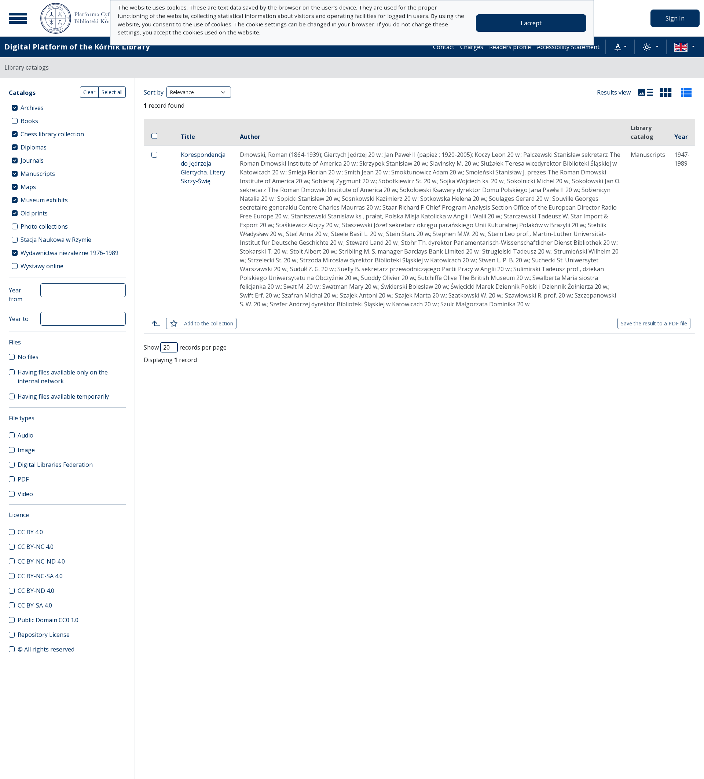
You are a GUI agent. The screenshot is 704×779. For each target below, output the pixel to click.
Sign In (675, 18)
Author (250, 137)
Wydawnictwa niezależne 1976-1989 (69, 253)
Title (188, 137)
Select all (112, 92)
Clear (89, 92)
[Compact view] (666, 92)
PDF (23, 479)
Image (26, 450)
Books (29, 121)
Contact (443, 47)
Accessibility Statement (568, 47)
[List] (645, 92)
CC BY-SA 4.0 (35, 605)
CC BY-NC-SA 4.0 (40, 576)
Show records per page (185, 347)
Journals (32, 160)
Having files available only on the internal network (63, 376)
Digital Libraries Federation (55, 465)
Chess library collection (52, 134)
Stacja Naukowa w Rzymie (56, 240)
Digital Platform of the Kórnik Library (77, 47)
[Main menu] (18, 18)
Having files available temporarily (63, 396)
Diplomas (34, 147)
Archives (32, 108)
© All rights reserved (46, 649)
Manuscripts (38, 174)
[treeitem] (67, 108)
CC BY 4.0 (30, 532)
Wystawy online (42, 266)
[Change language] (685, 47)
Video (25, 494)
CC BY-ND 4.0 (36, 591)
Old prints (34, 213)
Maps (28, 187)
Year (681, 137)
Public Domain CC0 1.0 (48, 620)
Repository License (44, 635)
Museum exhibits (44, 200)
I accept (531, 23)
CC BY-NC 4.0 (36, 547)
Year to (19, 319)
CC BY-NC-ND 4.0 (41, 561)
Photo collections (44, 226)
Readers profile (510, 47)
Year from (15, 294)
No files (28, 357)
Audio (25, 435)
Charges (471, 47)
